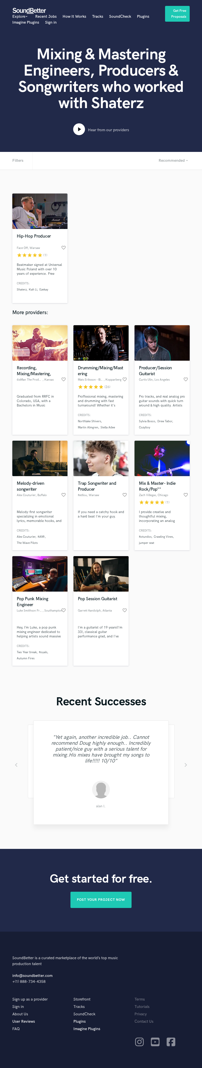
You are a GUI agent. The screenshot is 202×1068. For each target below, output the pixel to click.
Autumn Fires (25, 658)
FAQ (16, 1029)
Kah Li (33, 289)
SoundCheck (120, 16)
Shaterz (22, 289)
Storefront (81, 999)
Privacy (141, 1014)
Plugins (143, 16)
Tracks (97, 16)
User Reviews (23, 1021)
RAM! (41, 537)
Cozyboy (144, 427)
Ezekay (43, 289)
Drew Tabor (164, 421)
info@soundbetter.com (32, 975)
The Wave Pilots (27, 543)
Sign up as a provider (30, 999)
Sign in (51, 22)
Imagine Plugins (25, 22)
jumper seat (146, 543)
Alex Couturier (26, 537)
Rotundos (145, 537)
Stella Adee (108, 427)
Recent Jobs (46, 16)
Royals (43, 652)
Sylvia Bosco (147, 421)
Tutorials (142, 1006)
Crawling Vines (163, 537)
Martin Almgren (88, 427)
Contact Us (144, 1021)
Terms (140, 999)
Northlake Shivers (89, 421)
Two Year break (27, 652)
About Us (20, 1014)
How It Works (74, 16)
